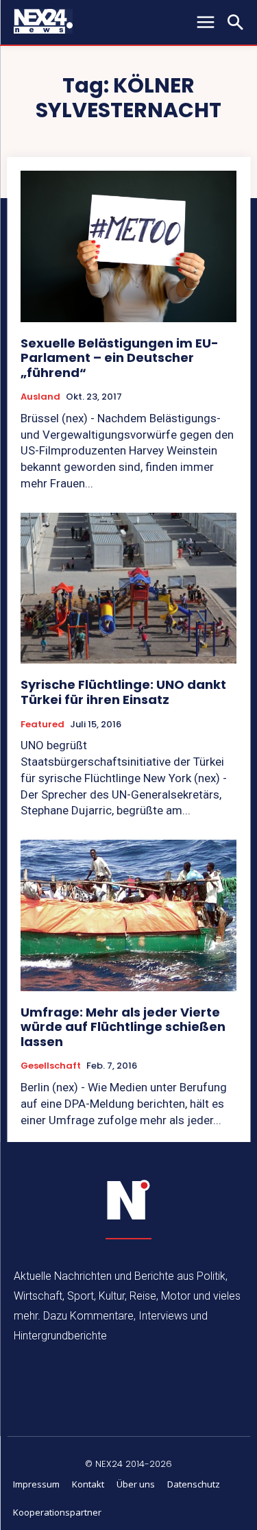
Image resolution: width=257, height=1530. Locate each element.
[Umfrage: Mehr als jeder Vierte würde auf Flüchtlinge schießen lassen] (128, 915)
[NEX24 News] (129, 1200)
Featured (42, 724)
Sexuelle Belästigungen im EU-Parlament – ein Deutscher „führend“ (120, 358)
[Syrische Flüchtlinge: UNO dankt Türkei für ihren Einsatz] (128, 588)
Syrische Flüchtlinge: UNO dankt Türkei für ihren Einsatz (123, 692)
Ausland (40, 396)
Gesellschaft (51, 1065)
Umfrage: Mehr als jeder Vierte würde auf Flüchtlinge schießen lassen (123, 1027)
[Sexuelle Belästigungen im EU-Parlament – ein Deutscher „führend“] (128, 246)
